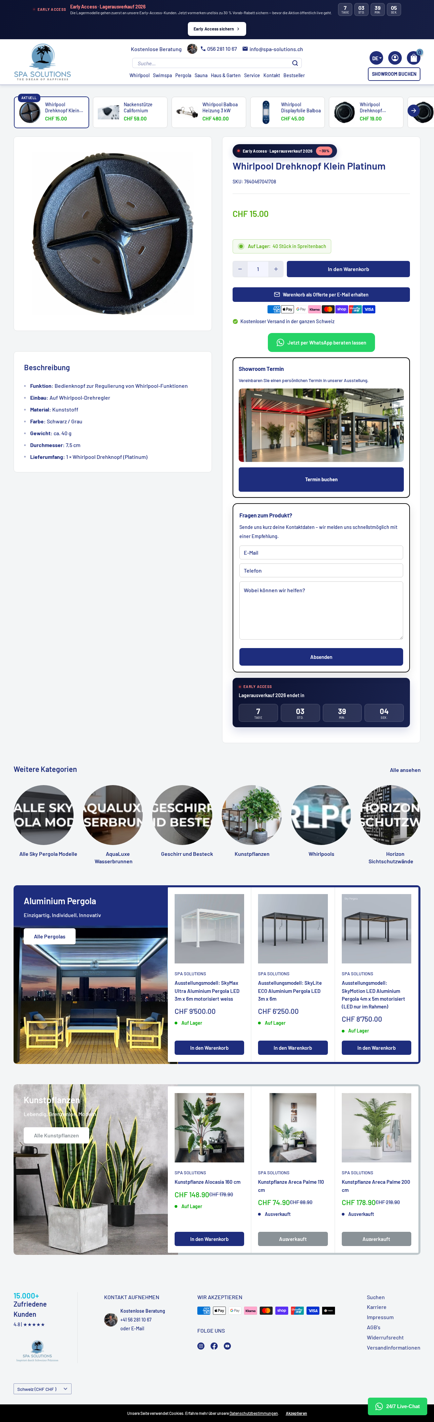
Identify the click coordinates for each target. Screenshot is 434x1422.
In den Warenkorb (348, 269)
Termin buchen (321, 479)
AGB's (373, 1327)
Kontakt (271, 75)
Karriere (377, 1307)
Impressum (380, 1317)
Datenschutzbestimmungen (254, 1413)
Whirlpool (140, 75)
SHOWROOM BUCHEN (394, 74)
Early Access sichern (214, 28)
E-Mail (137, 1328)
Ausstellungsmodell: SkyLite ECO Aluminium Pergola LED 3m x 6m (290, 991)
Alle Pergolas (49, 936)
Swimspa (162, 75)
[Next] (414, 111)
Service (252, 75)
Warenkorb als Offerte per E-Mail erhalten (326, 294)
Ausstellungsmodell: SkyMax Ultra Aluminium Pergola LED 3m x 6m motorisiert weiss (207, 991)
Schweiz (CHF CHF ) (36, 1389)
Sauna (201, 75)
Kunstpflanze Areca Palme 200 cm (376, 1186)
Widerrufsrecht (385, 1337)
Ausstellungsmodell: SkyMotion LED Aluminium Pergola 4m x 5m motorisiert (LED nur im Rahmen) (373, 995)
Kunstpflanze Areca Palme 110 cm (291, 1186)
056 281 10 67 (222, 48)
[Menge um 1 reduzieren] (240, 269)
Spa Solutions (190, 974)
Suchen (376, 1297)
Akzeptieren (296, 1413)
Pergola (183, 75)
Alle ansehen (406, 769)
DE (375, 58)
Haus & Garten (226, 75)
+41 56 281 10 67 (136, 1320)
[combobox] (376, 58)
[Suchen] (295, 63)
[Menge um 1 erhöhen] (276, 269)
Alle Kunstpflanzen (56, 1135)
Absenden (321, 657)
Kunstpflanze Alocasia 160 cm (207, 1182)
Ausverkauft (293, 1239)
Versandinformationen (393, 1347)
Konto (395, 58)
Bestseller (294, 75)
